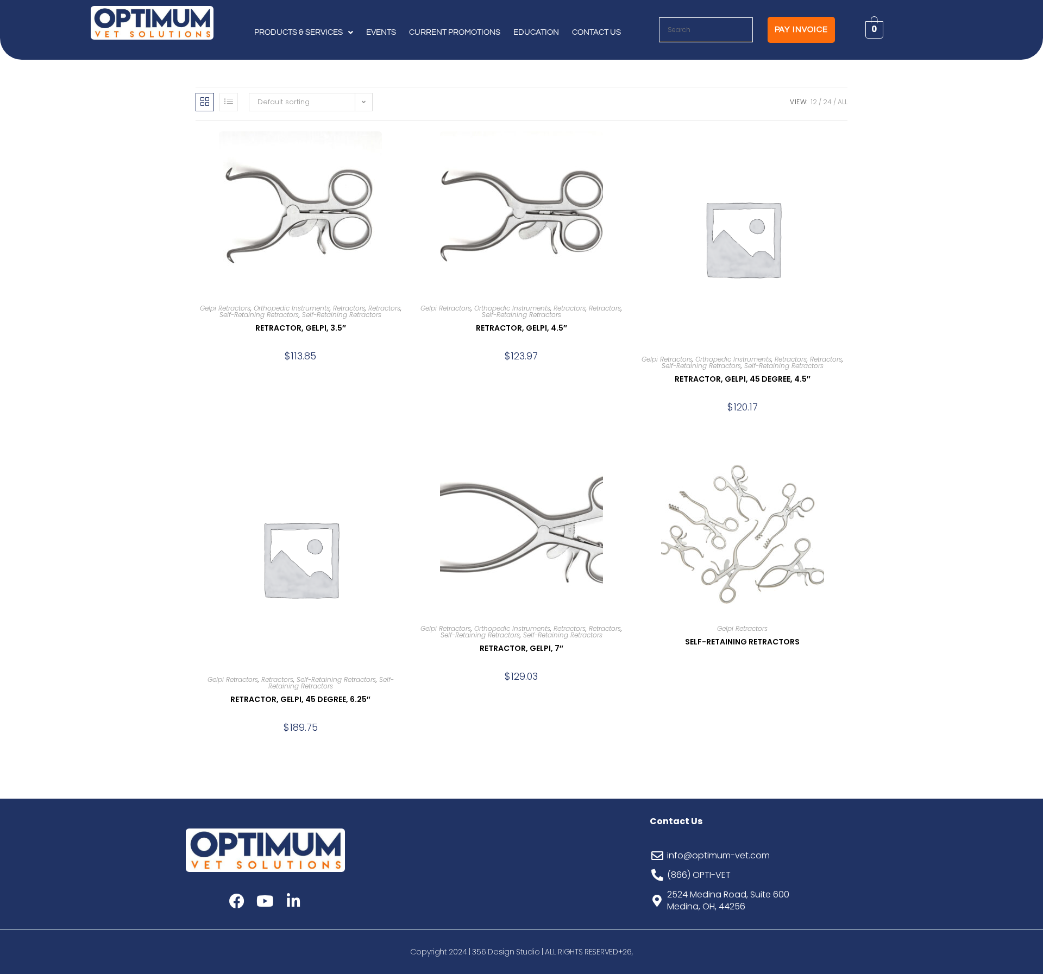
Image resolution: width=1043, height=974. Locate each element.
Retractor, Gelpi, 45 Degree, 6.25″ (300, 699)
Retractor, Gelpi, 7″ (521, 648)
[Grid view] (205, 102)
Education (536, 32)
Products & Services (298, 32)
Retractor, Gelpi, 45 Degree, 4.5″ (742, 379)
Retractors (349, 308)
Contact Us (596, 32)
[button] (304, 32)
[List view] (228, 102)
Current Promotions (454, 32)
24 (827, 101)
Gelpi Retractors (225, 308)
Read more (742, 672)
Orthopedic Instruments (292, 308)
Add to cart (300, 375)
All (842, 101)
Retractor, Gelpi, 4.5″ (521, 327)
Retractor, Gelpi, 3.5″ (300, 327)
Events (381, 32)
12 (814, 101)
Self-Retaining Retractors (259, 314)
